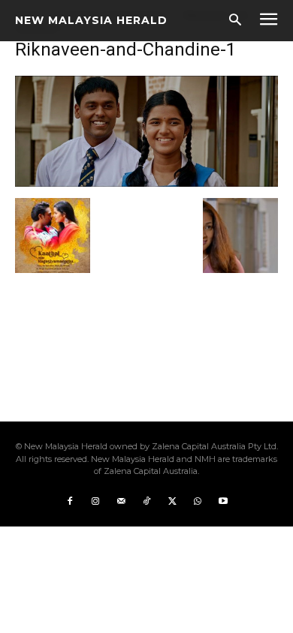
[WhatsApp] (198, 502)
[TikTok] (146, 502)
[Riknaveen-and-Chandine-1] (146, 182)
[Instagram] (95, 502)
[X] (172, 502)
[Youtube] (223, 502)
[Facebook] (70, 502)
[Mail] (121, 502)
